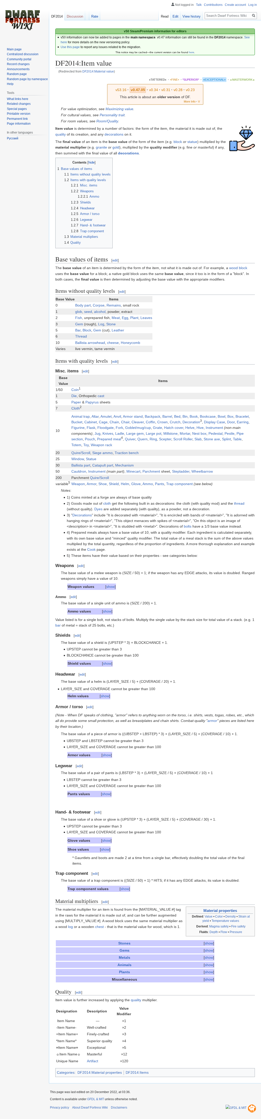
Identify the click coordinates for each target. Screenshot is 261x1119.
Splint (226, 439)
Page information (19, 123)
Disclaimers (119, 1107)
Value (209, 916)
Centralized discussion (22, 54)
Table (237, 439)
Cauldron (78, 471)
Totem (76, 445)
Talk (199, 5)
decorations (114, 134)
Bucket (76, 422)
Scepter (165, 439)
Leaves (146, 318)
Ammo (147, 484)
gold (115, 147)
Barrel (167, 416)
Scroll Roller (182, 439)
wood (233, 268)
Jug (97, 433)
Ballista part (80, 465)
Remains (114, 305)
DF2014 (57, 16)
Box (230, 416)
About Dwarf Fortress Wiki (90, 1107)
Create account (235, 5)
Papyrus (92, 402)
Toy (86, 445)
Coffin (150, 422)
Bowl (221, 416)
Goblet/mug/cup (138, 428)
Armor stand (133, 416)
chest (99, 927)
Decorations (82, 515)
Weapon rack (101, 445)
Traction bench (127, 453)
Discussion (75, 16)
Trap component (179, 484)
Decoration (191, 422)
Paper (76, 402)
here (191, 52)
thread (239, 503)
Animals (125, 965)
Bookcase (208, 416)
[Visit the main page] (22, 20)
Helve (189, 428)
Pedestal (215, 433)
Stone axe (212, 439)
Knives (107, 433)
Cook (91, 549)
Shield (114, 484)
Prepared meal (109, 439)
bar (58, 625)
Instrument (214, 428)
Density (230, 916)
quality (60, 134)
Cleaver (138, 422)
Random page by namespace (27, 79)
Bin (185, 416)
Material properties (220, 911)
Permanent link (17, 119)
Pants (159, 484)
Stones (124, 943)
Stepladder (180, 471)
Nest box (199, 433)
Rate (94, 16)
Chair (125, 422)
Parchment (151, 471)
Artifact (92, 1061)
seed (88, 312)
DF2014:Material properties (99, 1072)
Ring (153, 439)
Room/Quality (107, 121)
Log (101, 324)
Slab (198, 439)
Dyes (98, 509)
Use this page (70, 47)
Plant (134, 318)
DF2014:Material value (98, 71)
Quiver (130, 439)
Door (231, 422)
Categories (65, 1072)
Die (74, 396)
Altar (95, 416)
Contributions (213, 5)
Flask (91, 428)
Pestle (229, 433)
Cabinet (90, 422)
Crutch (175, 422)
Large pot (153, 433)
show (110, 587)
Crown (162, 422)
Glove (136, 484)
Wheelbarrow (202, 471)
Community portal (19, 59)
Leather (118, 330)
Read (164, 16)
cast (101, 396)
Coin (75, 390)
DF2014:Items (137, 1072)
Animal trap (80, 416)
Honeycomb (130, 343)
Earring (243, 422)
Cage (103, 422)
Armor (91, 484)
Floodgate (105, 428)
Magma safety (219, 926)
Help (10, 84)
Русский (12, 138)
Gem (79, 324)
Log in (252, 5)
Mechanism (124, 465)
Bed (177, 416)
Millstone (170, 433)
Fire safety (238, 926)
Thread (81, 336)
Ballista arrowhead (90, 343)
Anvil (117, 416)
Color (219, 916)
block (178, 142)
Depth (214, 932)
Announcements (18, 69)
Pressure (236, 932)
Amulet (106, 416)
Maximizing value (119, 109)
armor (212, 721)
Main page (14, 49)
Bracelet (242, 416)
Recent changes (18, 64)
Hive (200, 428)
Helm (125, 484)
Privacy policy (59, 1107)
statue (192, 142)
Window (77, 459)
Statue (91, 459)
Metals (124, 957)
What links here (17, 99)
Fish (78, 318)
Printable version (18, 113)
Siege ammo (102, 453)
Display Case (214, 422)
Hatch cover (173, 428)
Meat (116, 318)
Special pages (17, 109)
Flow (223, 932)
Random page (17, 74)
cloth (107, 503)
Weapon (78, 484)
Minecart (133, 471)
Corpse (99, 305)
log (70, 927)
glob (78, 312)
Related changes (19, 104)
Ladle (119, 433)
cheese (113, 343)
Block (87, 330)
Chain (114, 422)
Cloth (75, 408)
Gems (124, 950)
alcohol (100, 312)
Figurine (78, 428)
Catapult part (102, 465)
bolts (187, 526)
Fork (119, 428)
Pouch (90, 439)
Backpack (152, 416)
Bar (78, 330)
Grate (157, 428)
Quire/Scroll (80, 453)
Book (194, 416)
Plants (124, 972)
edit (115, 260)
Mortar (185, 433)
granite (101, 147)
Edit (175, 16)
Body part (83, 305)
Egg (125, 318)
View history (191, 16)
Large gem (135, 433)
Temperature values (225, 921)
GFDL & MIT (95, 1099)
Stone (111, 324)
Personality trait (112, 115)
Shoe (102, 484)
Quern (142, 439)
